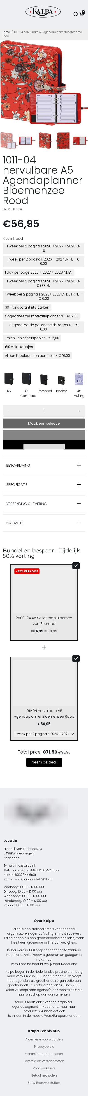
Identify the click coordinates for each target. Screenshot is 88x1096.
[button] (44, 435)
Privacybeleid (44, 1047)
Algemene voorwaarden (44, 1039)
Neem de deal (44, 762)
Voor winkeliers (44, 1068)
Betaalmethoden (44, 1075)
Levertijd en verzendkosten (44, 1061)
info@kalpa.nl (25, 865)
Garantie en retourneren (44, 1054)
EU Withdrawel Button (44, 1083)
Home (6, 32)
